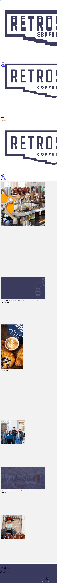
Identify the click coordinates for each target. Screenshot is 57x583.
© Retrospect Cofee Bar (45, 581)
